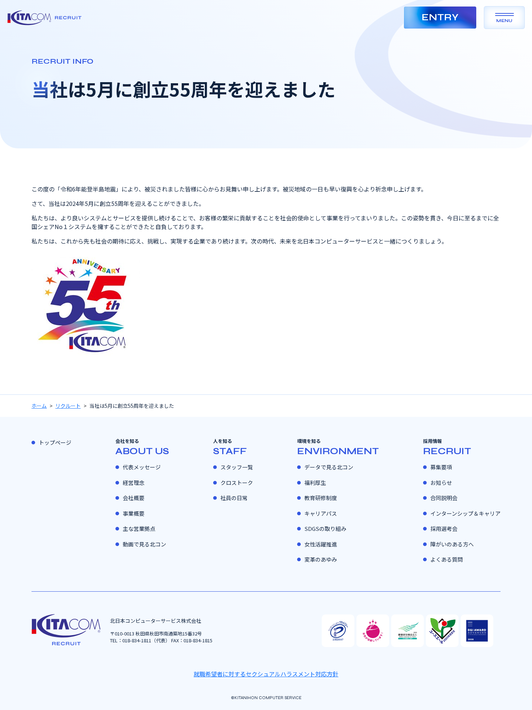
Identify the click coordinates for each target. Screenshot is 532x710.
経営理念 (133, 482)
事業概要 (133, 513)
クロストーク (236, 482)
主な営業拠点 (139, 528)
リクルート (68, 405)
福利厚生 (315, 482)
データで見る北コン (328, 467)
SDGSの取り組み (325, 528)
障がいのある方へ (452, 544)
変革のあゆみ (320, 559)
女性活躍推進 (320, 544)
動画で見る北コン (144, 544)
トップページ (55, 442)
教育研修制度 (320, 498)
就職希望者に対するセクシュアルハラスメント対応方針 (266, 673)
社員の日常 (234, 498)
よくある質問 (446, 559)
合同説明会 (443, 498)
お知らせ (441, 482)
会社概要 (133, 498)
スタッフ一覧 (236, 467)
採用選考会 (443, 528)
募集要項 (441, 467)
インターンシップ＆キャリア (465, 513)
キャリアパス (320, 513)
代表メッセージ (142, 467)
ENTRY (440, 17)
